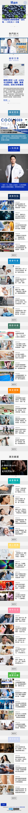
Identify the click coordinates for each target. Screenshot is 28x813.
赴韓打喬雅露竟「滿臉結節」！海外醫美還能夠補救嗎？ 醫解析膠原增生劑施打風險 (20, 532)
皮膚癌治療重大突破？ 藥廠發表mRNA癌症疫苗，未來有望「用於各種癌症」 (20, 205)
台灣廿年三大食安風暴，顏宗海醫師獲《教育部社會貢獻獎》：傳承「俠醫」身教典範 (20, 715)
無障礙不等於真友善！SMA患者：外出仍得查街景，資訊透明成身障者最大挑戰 (20, 302)
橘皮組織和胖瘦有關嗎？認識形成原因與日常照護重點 (20, 780)
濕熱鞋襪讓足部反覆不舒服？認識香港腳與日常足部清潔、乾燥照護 (20, 769)
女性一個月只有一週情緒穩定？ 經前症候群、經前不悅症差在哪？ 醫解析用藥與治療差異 (20, 619)
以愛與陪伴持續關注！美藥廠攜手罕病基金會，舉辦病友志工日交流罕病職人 (20, 726)
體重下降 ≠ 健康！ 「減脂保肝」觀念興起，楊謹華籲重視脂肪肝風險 (20, 291)
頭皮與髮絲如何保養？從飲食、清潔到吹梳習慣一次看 (20, 759)
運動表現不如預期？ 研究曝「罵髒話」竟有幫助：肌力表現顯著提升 (20, 420)
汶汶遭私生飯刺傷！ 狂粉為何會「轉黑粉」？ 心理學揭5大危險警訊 (20, 596)
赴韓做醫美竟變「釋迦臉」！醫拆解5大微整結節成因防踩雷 (20, 521)
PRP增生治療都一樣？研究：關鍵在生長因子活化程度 (20, 356)
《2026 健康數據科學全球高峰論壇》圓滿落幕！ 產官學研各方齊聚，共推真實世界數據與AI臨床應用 (20, 247)
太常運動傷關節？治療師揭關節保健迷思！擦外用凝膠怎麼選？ (20, 377)
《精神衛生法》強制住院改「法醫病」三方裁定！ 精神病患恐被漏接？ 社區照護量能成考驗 (20, 554)
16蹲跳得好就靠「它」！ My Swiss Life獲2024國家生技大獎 (20, 335)
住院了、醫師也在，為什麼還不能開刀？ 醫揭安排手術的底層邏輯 (20, 216)
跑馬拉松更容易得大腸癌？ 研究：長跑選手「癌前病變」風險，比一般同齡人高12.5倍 (20, 431)
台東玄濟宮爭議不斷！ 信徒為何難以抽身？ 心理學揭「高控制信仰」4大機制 (20, 586)
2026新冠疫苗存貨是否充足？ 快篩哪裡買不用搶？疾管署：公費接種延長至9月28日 (20, 227)
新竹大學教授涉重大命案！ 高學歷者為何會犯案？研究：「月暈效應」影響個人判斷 (20, 575)
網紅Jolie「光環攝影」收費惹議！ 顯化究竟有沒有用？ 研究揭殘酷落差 (20, 565)
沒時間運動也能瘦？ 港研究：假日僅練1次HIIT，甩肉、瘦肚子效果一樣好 (20, 399)
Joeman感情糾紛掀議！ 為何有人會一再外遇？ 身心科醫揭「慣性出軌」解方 (20, 640)
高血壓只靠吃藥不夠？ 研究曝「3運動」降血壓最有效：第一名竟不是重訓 (20, 441)
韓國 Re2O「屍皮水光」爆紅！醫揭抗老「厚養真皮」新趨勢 (20, 511)
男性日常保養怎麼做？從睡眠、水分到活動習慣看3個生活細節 (20, 748)
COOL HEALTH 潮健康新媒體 (19, 807)
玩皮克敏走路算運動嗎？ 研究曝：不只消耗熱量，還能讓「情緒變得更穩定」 (20, 410)
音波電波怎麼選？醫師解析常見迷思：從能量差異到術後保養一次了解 (20, 790)
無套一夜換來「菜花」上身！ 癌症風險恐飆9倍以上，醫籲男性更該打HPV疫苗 (20, 661)
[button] (1, 15)
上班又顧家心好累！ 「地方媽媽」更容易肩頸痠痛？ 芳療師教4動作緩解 (20, 345)
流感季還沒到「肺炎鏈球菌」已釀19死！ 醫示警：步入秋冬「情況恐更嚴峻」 (20, 312)
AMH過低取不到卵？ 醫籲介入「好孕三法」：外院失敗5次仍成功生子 (20, 651)
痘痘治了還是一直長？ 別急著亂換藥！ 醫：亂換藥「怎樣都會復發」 (20, 500)
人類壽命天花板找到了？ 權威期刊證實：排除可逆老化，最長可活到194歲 (20, 237)
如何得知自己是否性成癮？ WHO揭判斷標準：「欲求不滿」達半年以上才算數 (20, 630)
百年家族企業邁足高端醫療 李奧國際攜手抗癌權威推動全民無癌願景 (20, 705)
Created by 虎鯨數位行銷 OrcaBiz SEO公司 (14, 810)
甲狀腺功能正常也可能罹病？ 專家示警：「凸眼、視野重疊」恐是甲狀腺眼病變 (20, 281)
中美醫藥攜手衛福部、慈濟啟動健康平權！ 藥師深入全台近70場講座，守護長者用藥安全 (20, 684)
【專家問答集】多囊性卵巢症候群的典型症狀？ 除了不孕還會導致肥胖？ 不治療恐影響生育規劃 (14, 138)
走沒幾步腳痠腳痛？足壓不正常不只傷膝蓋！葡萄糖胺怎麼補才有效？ (20, 366)
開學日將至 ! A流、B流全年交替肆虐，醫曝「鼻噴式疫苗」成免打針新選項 (14, 82)
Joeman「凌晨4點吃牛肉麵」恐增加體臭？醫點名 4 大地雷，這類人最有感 (20, 490)
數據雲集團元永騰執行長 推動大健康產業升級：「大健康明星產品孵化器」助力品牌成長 (20, 694)
